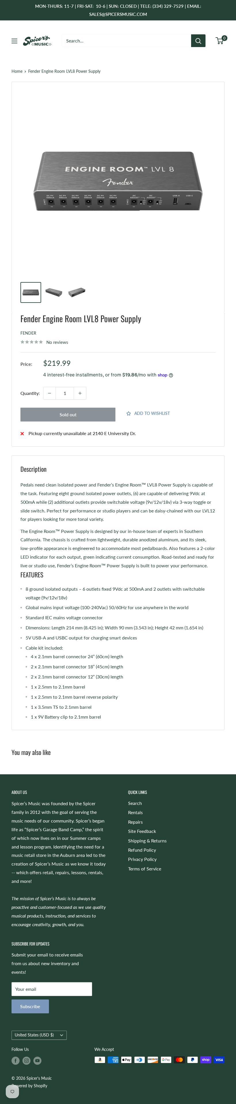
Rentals (135, 812)
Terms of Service (144, 868)
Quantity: (30, 393)
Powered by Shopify (29, 1085)
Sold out (68, 414)
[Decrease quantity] (49, 393)
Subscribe (30, 1006)
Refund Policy (142, 850)
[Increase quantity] (80, 393)
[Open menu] (14, 41)
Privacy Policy (142, 859)
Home (17, 71)
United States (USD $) (34, 1035)
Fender (28, 333)
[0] (219, 40)
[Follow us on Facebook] (16, 1060)
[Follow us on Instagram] (26, 1060)
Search (135, 803)
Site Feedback (142, 831)
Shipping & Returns (147, 840)
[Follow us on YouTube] (37, 1060)
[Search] (198, 40)
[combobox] (126, 40)
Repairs (135, 822)
